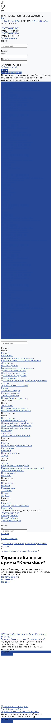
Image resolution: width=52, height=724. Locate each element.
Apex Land (6, 153)
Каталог (5, 213)
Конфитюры (7, 85)
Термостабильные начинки (14, 115)
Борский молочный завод (14, 140)
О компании (7, 260)
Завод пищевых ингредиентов (16, 145)
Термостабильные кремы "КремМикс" (20, 711)
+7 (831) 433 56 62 (39, 21)
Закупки (5, 330)
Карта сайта (7, 208)
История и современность (14, 133)
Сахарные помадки (10, 123)
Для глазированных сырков (14, 103)
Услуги (4, 303)
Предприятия (8, 138)
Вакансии (6, 165)
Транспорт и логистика (12, 180)
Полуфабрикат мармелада (14, 128)
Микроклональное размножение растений (22, 178)
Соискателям (7, 163)
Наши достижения (10, 168)
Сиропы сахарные (10, 125)
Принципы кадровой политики (16, 160)
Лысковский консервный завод (17, 143)
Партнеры (6, 315)
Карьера (5, 158)
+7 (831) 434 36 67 (10, 28)
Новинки (5, 328)
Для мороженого (9, 108)
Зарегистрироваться (11, 73)
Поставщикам (8, 183)
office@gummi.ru (9, 515)
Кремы (4, 118)
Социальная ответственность (15, 155)
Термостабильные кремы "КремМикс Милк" (23, 639)
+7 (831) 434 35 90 (10, 33)
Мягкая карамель (9, 95)
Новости (5, 190)
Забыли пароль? (9, 67)
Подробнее (7, 654)
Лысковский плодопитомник (15, 148)
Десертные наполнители (13, 100)
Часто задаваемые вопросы (15, 205)
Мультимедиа (8, 193)
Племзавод (6, 150)
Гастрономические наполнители (17, 98)
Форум (4, 170)
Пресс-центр (7, 318)
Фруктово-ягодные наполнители (17, 88)
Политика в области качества (16, 135)
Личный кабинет (9, 518)
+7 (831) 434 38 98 (10, 21)
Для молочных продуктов (13, 105)
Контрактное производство (15, 175)
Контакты (6, 333)
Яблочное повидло (10, 120)
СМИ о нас (6, 195)
